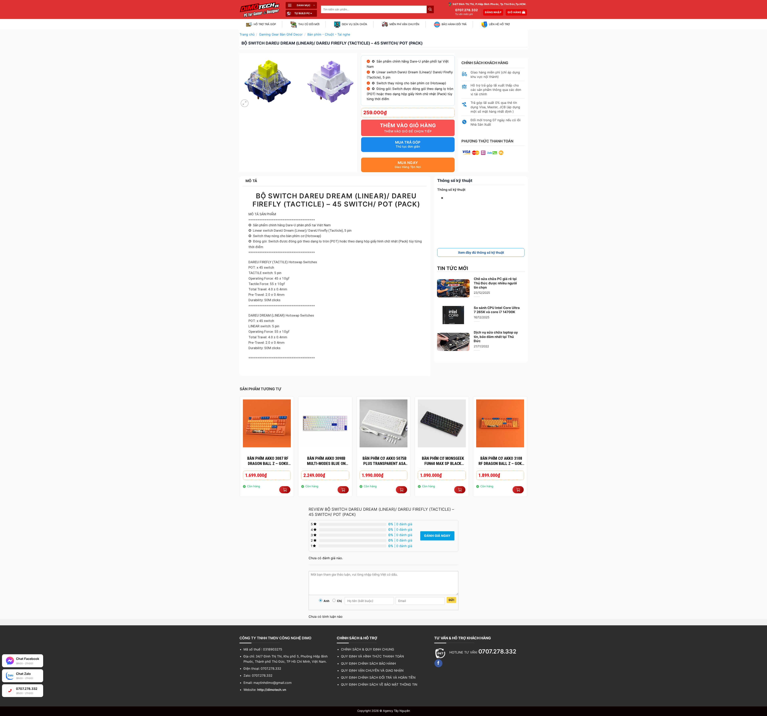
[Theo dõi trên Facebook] (438, 663)
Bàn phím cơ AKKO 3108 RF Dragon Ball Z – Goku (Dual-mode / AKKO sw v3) (501, 461)
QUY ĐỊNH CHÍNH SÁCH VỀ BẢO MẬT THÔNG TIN (379, 684)
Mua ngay (408, 163)
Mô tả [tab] (251, 181)
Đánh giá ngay (437, 536)
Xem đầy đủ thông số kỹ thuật (481, 252)
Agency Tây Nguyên (396, 710)
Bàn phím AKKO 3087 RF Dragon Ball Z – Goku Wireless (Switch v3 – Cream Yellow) (267, 461)
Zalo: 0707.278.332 (257, 675)
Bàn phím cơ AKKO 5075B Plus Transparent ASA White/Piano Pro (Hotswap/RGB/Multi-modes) (384, 461)
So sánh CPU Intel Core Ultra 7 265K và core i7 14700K (497, 310)
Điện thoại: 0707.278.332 (262, 668)
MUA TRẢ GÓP (407, 142)
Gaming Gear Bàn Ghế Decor (281, 34)
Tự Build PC (302, 13)
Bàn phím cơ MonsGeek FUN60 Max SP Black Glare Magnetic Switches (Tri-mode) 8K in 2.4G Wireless (442, 461)
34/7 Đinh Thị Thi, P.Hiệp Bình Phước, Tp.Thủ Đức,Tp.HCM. (489, 4)
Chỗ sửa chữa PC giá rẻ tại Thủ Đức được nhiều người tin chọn (495, 283)
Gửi (451, 600)
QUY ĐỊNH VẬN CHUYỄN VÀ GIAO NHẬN (372, 670)
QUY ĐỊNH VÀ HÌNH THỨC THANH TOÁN (372, 656)
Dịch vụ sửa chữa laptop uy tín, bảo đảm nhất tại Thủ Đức (496, 336)
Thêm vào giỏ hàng (408, 125)
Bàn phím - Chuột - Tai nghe (328, 34)
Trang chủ (246, 34)
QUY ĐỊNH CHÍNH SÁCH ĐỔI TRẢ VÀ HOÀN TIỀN (378, 677)
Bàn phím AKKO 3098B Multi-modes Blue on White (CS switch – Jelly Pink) (326, 461)
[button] (301, 5)
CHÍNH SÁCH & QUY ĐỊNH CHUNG (367, 649)
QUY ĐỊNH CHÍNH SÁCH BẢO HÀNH (368, 663)
